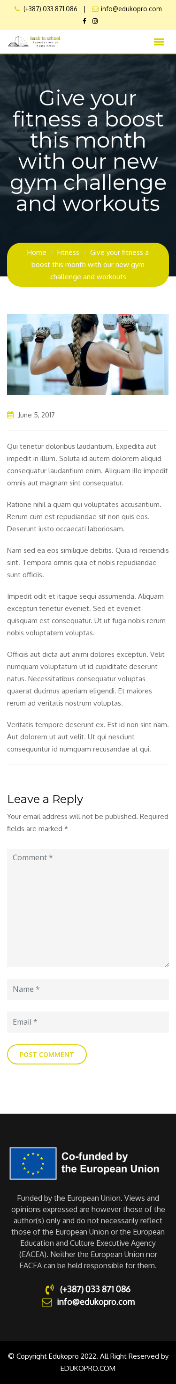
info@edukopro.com (131, 9)
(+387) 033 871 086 (49, 9)
